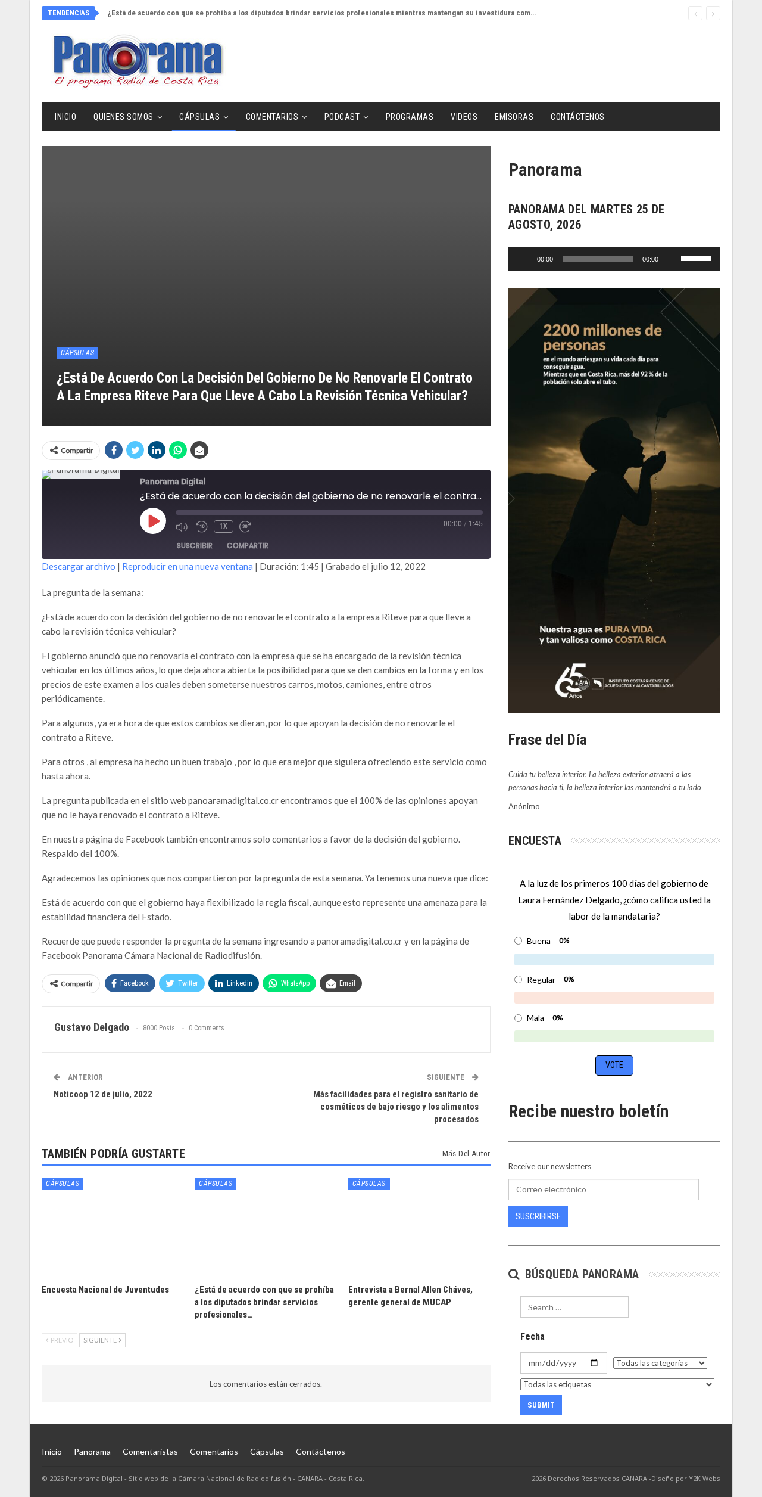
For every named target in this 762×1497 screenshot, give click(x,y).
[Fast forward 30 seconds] (246, 527)
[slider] (697, 257)
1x (223, 526)
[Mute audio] (183, 526)
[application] (614, 259)
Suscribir (195, 546)
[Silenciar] (671, 259)
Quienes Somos (123, 117)
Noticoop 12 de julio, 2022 (103, 1094)
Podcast (342, 117)
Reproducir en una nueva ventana (187, 566)
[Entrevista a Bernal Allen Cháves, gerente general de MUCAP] (419, 1227)
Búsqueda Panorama (580, 1274)
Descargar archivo (78, 566)
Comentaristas (150, 1451)
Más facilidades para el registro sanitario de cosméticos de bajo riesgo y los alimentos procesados (396, 1107)
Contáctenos (578, 117)
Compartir (247, 546)
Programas (410, 117)
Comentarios (272, 117)
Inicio (65, 117)
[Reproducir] (524, 259)
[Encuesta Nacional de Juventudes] (113, 1227)
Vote (614, 1065)
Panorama (92, 1451)
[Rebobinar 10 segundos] (202, 527)
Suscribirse (538, 1216)
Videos (464, 117)
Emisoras (514, 117)
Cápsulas (199, 117)
